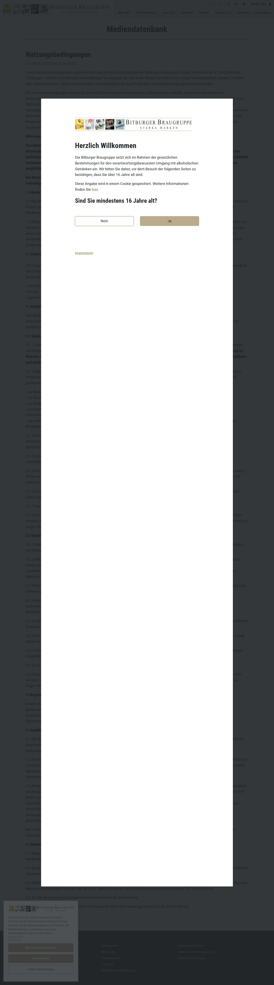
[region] (40, 941)
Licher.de (108, 964)
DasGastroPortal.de (190, 945)
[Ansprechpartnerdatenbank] (244, 4)
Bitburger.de (110, 945)
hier (95, 189)
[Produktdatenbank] (229, 4)
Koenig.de (108, 952)
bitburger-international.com (196, 952)
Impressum (84, 253)
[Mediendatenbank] (237, 4)
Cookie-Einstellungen (192, 958)
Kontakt (31, 945)
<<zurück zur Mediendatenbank (51, 63)
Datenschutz (34, 958)
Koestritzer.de (111, 958)
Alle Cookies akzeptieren (41, 947)
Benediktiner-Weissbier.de (119, 970)
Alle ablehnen (41, 958)
